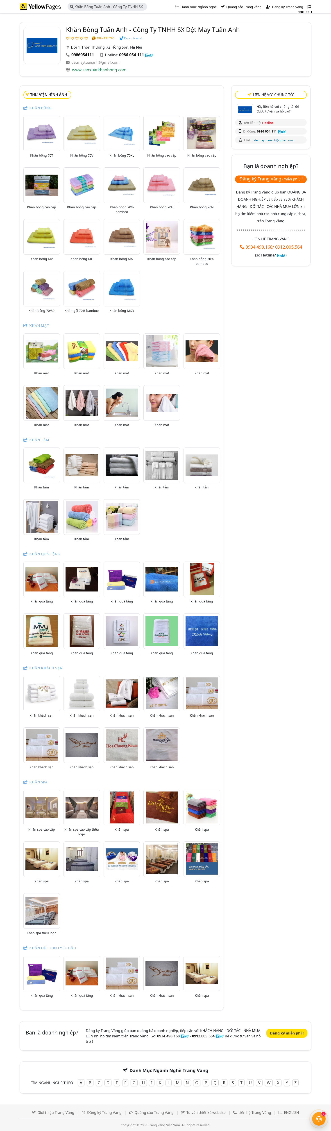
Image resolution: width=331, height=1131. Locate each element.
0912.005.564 (288, 247)
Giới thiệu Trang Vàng (55, 1112)
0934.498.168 (258, 247)
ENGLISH (291, 1112)
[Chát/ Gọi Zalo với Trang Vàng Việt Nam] (281, 255)
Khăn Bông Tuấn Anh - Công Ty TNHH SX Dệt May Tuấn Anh (106, 7)
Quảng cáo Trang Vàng (154, 1112)
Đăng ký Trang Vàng (104, 1112)
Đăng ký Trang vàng (287, 6)
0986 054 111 (131, 54)
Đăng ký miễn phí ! (287, 1033)
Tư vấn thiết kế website (206, 1112)
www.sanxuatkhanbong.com (99, 69)
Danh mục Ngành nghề (198, 6)
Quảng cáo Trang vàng (243, 6)
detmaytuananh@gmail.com (95, 62)
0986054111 (82, 54)
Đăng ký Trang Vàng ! (271, 179)
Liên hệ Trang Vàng (254, 1112)
